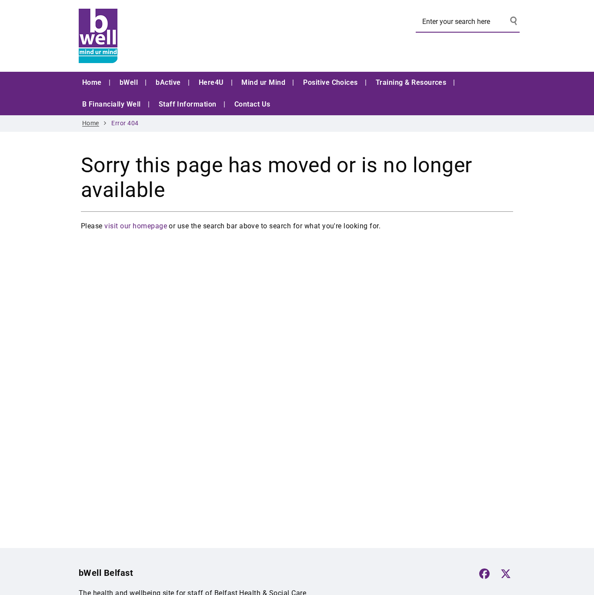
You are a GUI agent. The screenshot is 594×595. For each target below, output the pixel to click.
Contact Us (252, 104)
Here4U (211, 82)
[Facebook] (484, 573)
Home (92, 82)
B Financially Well (111, 104)
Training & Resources (411, 82)
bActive (168, 82)
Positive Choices (330, 82)
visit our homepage (135, 226)
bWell (129, 82)
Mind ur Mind (263, 82)
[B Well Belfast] (144, 36)
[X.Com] (505, 573)
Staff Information (188, 104)
